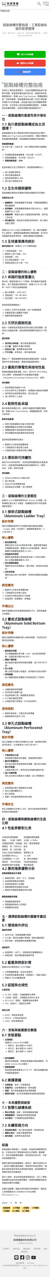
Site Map (30, 1263)
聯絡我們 (27, 1249)
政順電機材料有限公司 (25, 1239)
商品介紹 (20, 33)
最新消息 (16, 1249)
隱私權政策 (20, 1263)
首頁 (4, 33)
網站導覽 (37, 1249)
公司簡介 (6, 1249)
